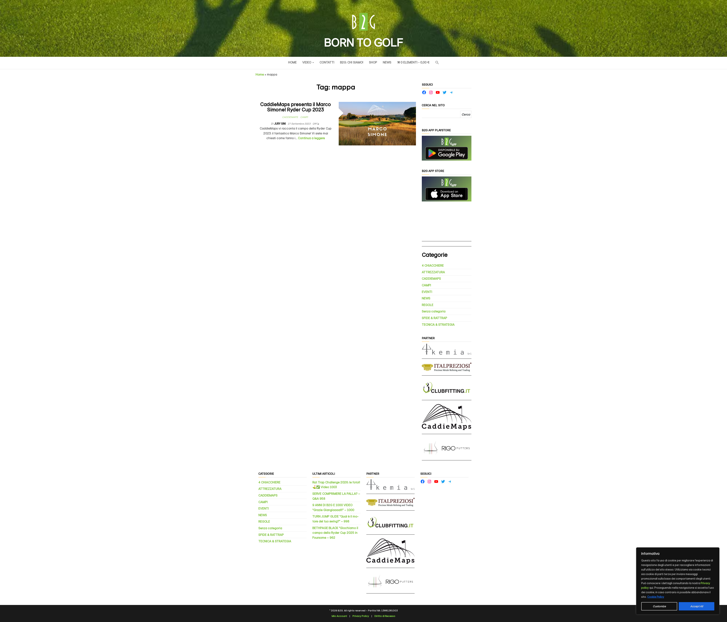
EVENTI (427, 292)
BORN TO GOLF (363, 42)
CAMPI (304, 117)
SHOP (373, 62)
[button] (437, 63)
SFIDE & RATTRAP (434, 318)
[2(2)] (447, 189)
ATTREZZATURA (433, 272)
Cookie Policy (655, 597)
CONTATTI (327, 62)
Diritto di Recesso (384, 616)
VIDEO (307, 62)
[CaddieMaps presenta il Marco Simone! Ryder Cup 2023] (377, 123)
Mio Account (339, 616)
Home (292, 62)
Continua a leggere (311, 138)
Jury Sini (280, 123)
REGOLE (427, 305)
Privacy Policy (361, 616)
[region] (677, 580)
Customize (659, 606)
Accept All (696, 606)
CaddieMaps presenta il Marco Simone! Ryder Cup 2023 (295, 107)
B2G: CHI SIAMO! (351, 62)
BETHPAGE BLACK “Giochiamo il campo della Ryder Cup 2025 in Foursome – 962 (335, 533)
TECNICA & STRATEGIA (438, 325)
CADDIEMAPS (290, 117)
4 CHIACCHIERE (433, 266)
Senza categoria (433, 311)
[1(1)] (447, 148)
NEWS (387, 62)
